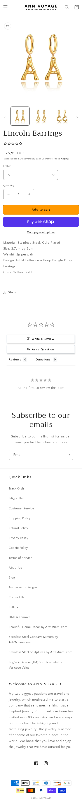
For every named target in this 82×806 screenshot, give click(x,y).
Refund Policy (18, 528)
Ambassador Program (24, 587)
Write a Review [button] (43, 339)
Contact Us (16, 597)
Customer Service (21, 508)
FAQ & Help (17, 498)
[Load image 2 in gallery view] (40, 116)
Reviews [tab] (15, 359)
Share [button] (12, 292)
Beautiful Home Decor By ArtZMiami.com (38, 627)
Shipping (64, 159)
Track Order (17, 488)
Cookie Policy (18, 548)
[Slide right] (77, 117)
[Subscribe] (68, 455)
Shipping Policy (20, 518)
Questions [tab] (43, 359)
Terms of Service (20, 558)
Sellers (13, 607)
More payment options (41, 232)
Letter (7, 166)
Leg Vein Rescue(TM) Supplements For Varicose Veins (36, 665)
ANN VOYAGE (45, 798)
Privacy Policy (18, 538)
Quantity (8, 185)
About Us (15, 568)
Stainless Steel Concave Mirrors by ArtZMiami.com (33, 639)
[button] (5, 7)
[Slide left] (5, 117)
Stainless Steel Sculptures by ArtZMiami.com (40, 652)
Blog (12, 577)
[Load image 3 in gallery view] (61, 116)
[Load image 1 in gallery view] (20, 116)
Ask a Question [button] (43, 349)
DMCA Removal (20, 617)
